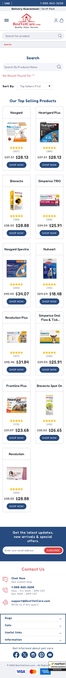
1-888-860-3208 (51, 3)
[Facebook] (16, 655)
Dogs (8, 618)
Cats (8, 625)
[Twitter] (24, 655)
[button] (57, 666)
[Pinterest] (41, 655)
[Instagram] (33, 655)
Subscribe (53, 550)
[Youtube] (50, 655)
